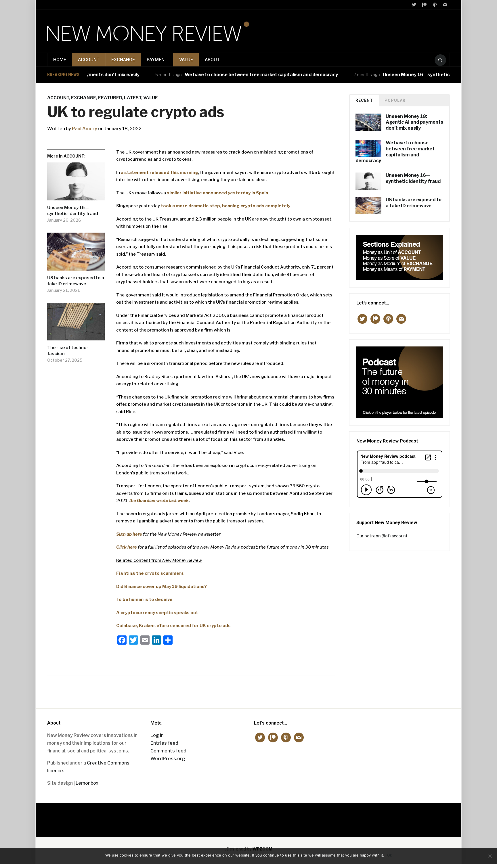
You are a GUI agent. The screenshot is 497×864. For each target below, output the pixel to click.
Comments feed (168, 751)
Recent (364, 100)
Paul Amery (84, 128)
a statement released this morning (159, 172)
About (212, 59)
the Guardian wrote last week (159, 500)
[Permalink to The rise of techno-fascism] (76, 324)
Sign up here (129, 534)
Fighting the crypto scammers (150, 573)
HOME (59, 59)
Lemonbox (87, 783)
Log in (157, 735)
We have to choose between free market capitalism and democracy (247, 74)
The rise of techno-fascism (67, 350)
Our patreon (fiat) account (382, 535)
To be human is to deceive (144, 599)
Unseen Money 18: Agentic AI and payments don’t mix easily (414, 122)
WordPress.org (167, 758)
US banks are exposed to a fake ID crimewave (75, 280)
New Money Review (248, 817)
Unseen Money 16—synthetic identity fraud (418, 74)
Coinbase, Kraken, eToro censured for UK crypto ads (173, 625)
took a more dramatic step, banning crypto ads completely (225, 205)
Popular (395, 100)
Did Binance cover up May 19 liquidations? (161, 586)
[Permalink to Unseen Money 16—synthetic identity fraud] (76, 183)
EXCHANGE (123, 59)
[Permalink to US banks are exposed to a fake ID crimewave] (76, 254)
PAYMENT (157, 59)
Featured (110, 97)
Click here (126, 547)
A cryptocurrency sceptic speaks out (157, 612)
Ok (389, 855)
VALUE (186, 59)
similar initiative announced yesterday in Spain (217, 193)
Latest (132, 97)
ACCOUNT (89, 59)
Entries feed (164, 743)
